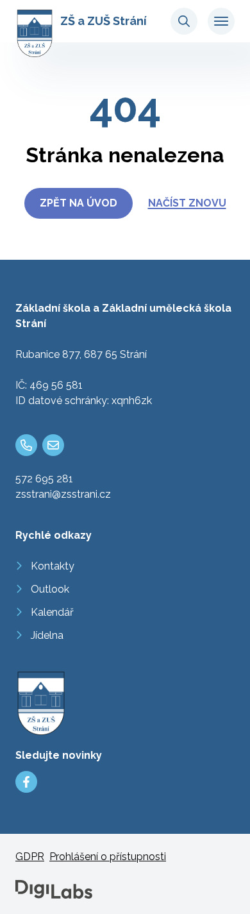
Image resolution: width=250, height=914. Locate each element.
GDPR (29, 857)
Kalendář (52, 612)
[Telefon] (26, 445)
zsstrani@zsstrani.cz (63, 494)
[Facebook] (26, 782)
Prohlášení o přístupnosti (107, 857)
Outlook (50, 589)
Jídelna (47, 635)
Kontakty (52, 566)
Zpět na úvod (78, 203)
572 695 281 (44, 479)
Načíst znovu (187, 203)
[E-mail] (53, 445)
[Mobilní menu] (221, 21)
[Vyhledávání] (184, 21)
